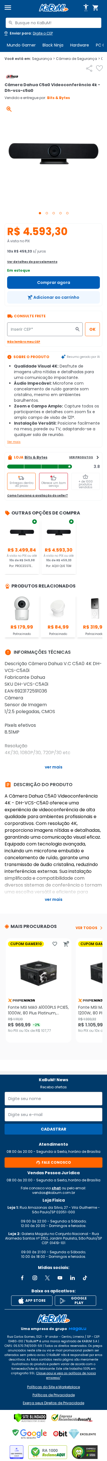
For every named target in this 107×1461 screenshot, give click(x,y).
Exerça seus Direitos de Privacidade (53, 1403)
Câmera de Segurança (78, 58)
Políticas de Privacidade (54, 1395)
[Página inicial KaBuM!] (54, 8)
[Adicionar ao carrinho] (66, 944)
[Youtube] (60, 1278)
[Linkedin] (72, 1278)
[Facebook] (22, 1278)
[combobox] (53, 23)
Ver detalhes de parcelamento (32, 262)
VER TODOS (86, 928)
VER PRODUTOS (81, 457)
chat (56, 1188)
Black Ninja (53, 45)
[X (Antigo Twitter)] (47, 1278)
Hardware (79, 45)
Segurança (43, 58)
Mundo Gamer (21, 45)
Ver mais (14, 442)
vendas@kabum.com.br (53, 1192)
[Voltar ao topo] (53, 1318)
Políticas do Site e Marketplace (53, 1387)
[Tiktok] (85, 1278)
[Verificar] (30, 1417)
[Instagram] (35, 1278)
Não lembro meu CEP (23, 342)
